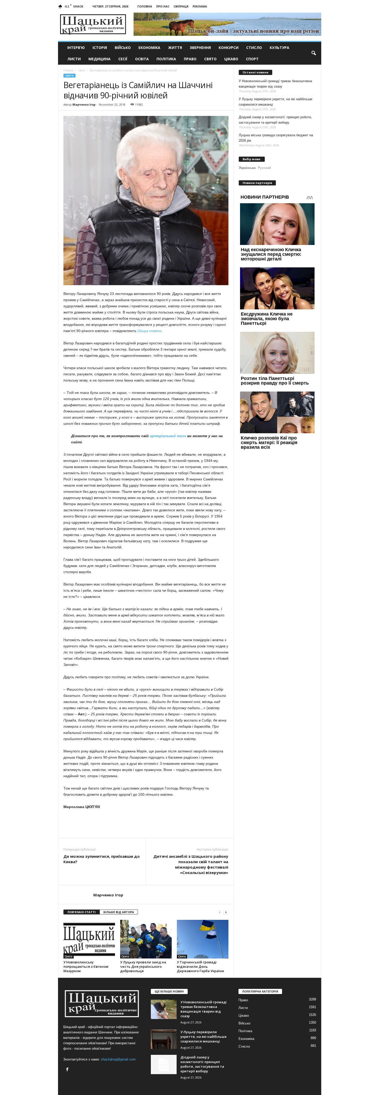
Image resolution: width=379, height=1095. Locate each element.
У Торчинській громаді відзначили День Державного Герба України (200, 966)
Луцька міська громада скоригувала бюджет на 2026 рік (276, 137)
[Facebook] (68, 1070)
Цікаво (231, 58)
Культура (279, 47)
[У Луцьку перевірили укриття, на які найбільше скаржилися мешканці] (164, 1039)
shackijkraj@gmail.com (118, 1059)
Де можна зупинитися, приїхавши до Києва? (101, 859)
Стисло (254, 47)
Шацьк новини (149, 331)
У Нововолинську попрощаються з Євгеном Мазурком (85, 966)
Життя (175, 47)
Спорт (252, 58)
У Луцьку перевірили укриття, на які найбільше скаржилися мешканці (275, 101)
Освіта (142, 58)
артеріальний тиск (168, 436)
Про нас (162, 6)
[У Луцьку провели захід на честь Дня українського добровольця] (146, 939)
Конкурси (228, 47)
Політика (166, 58)
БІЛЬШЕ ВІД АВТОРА (118, 912)
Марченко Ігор (83, 104)
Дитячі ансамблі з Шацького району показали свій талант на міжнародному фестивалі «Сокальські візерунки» (190, 864)
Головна (144, 6)
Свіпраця (181, 6)
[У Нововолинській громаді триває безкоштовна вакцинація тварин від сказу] (164, 1009)
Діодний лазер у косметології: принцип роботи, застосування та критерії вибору (275, 119)
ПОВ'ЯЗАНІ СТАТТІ (82, 912)
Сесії (122, 58)
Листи (74, 58)
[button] (313, 53)
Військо (123, 47)
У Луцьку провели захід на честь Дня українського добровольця (143, 966)
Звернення (200, 47)
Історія (100, 47)
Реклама (200, 6)
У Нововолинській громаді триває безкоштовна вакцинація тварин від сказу (275, 83)
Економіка (149, 47)
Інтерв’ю (76, 47)
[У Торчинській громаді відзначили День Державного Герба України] (202, 939)
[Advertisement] (146, 823)
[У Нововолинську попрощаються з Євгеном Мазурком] (89, 939)
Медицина (99, 58)
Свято (210, 58)
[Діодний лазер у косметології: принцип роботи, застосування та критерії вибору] (164, 1064)
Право (190, 58)
